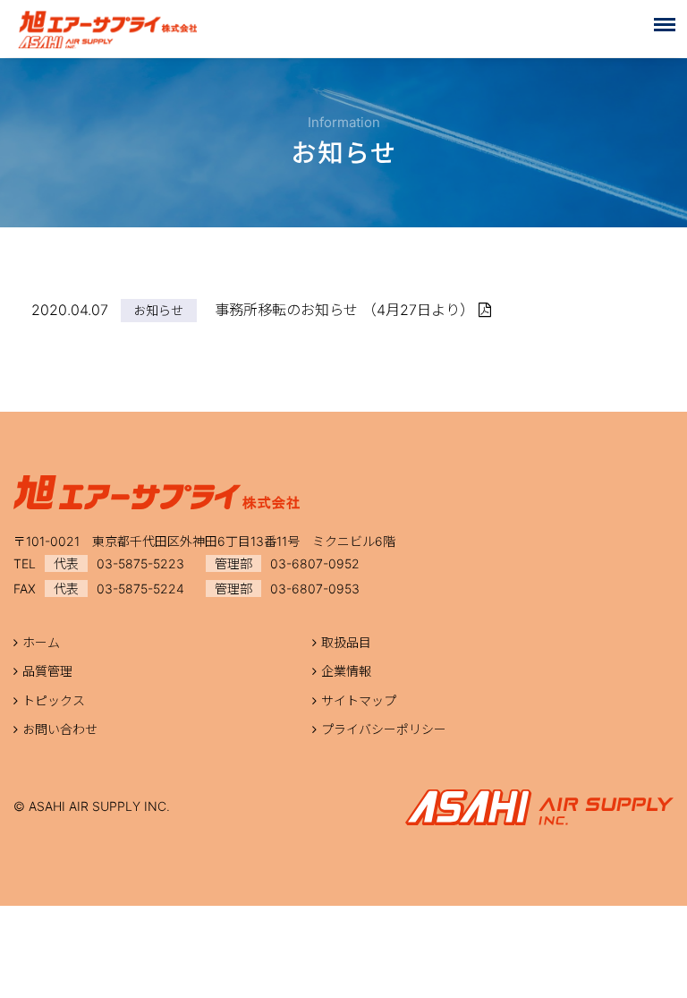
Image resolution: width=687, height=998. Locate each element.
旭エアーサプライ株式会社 (107, 29)
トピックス (53, 700)
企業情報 (346, 670)
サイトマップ (358, 700)
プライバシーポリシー (383, 729)
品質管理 (47, 670)
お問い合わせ (60, 729)
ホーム (41, 642)
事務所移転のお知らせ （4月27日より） (347, 310)
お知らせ (158, 310)
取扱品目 (346, 642)
